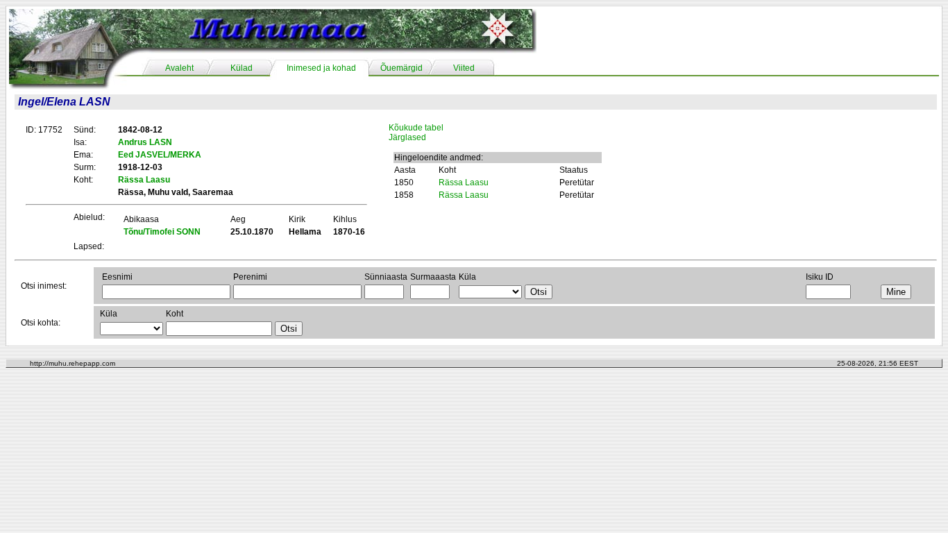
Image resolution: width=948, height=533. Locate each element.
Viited (464, 68)
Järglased (407, 137)
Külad (241, 68)
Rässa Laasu (464, 182)
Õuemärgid (401, 68)
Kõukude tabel (416, 128)
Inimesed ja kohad (321, 68)
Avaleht (179, 68)
